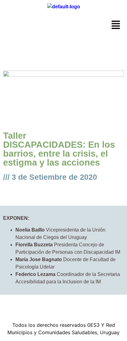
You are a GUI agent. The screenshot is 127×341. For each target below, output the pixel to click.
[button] (116, 25)
